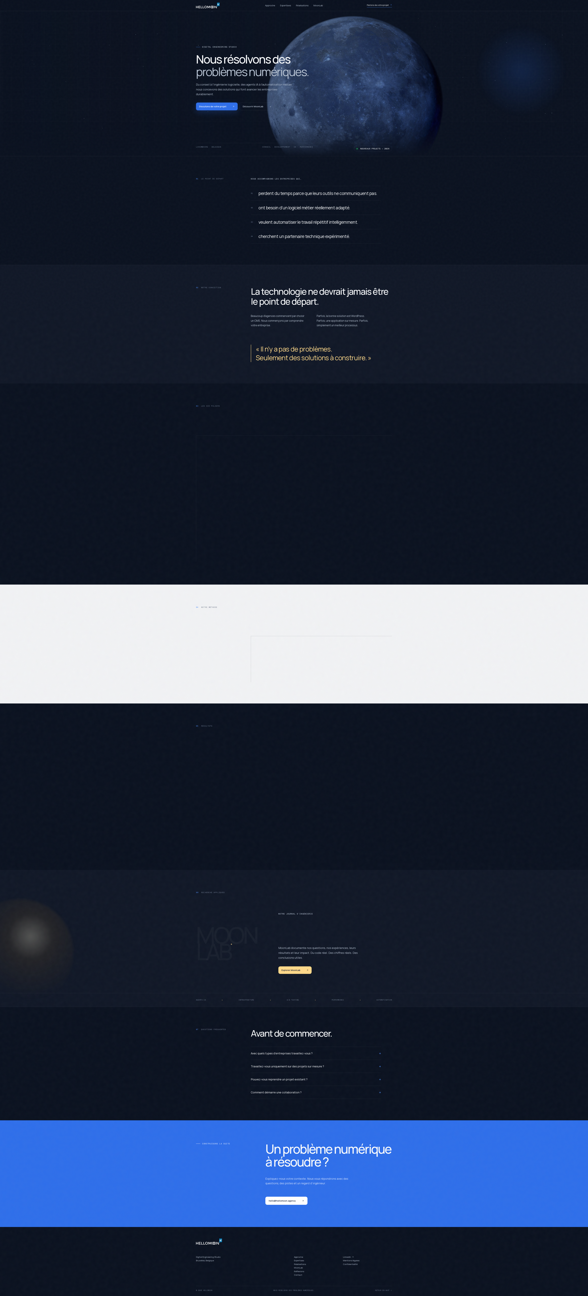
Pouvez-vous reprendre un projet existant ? (316, 1079)
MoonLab (318, 6)
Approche (270, 6)
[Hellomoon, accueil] (213, 6)
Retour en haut (382, 1290)
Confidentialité (350, 1264)
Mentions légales (351, 1260)
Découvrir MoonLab (253, 106)
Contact (298, 1275)
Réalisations (302, 6)
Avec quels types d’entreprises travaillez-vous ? (316, 1053)
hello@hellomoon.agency (282, 1200)
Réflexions (299, 1271)
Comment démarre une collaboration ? (316, 1092)
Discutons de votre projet (212, 106)
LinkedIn (347, 1257)
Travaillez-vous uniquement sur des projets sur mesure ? (316, 1066)
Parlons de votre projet (378, 6)
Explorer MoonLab (290, 970)
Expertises (285, 6)
